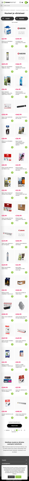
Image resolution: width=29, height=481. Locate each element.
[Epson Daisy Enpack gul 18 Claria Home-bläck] (7, 182)
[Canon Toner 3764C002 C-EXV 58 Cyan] (21, 106)
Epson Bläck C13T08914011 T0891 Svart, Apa (20, 269)
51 (24, 430)
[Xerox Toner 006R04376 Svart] (7, 306)
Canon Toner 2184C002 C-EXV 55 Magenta (7, 244)
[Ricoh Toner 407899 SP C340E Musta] (21, 281)
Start (2, 10)
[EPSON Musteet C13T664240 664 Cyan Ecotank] (21, 81)
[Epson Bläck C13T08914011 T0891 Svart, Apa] (21, 256)
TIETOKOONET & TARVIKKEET (9, 10)
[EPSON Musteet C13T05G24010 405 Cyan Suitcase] (21, 182)
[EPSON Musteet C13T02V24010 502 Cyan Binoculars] (21, 156)
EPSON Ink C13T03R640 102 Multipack (7, 42)
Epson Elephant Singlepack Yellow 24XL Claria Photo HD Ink (7, 93)
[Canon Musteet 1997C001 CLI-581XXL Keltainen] (7, 207)
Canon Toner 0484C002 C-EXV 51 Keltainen (21, 414)
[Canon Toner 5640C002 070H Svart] (7, 106)
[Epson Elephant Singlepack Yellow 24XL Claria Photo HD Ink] (7, 81)
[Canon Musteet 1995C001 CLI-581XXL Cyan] (7, 156)
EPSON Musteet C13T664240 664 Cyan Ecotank (21, 93)
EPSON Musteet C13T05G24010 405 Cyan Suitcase (21, 194)
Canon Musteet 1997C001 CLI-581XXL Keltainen (7, 219)
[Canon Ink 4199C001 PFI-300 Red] (21, 379)
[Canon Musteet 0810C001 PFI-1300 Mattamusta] (21, 306)
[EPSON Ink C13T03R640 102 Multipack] (7, 30)
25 (21, 430)
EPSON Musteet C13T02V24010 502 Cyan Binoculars (21, 169)
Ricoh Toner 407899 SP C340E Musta (21, 293)
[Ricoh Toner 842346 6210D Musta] (7, 256)
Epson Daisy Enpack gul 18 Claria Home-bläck (7, 193)
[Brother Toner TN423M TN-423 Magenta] (7, 379)
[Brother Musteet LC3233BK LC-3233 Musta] (7, 354)
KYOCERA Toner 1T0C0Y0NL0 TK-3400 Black (21, 42)
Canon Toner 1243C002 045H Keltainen (21, 341)
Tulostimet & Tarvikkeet (20, 10)
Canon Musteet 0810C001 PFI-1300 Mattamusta (21, 317)
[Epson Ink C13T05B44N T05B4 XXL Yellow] (7, 55)
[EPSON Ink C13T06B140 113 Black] (7, 130)
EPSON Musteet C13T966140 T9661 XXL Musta (21, 219)
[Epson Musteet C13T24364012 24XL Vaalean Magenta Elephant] (21, 130)
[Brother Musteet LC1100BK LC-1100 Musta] (7, 281)
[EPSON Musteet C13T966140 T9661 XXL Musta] (21, 207)
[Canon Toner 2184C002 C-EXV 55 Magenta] (7, 232)
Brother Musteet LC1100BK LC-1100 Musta (7, 293)
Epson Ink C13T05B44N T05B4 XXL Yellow (7, 67)
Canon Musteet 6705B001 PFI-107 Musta (7, 341)
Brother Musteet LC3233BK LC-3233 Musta (7, 365)
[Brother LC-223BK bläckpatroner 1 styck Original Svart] (21, 354)
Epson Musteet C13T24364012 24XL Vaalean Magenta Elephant (20, 143)
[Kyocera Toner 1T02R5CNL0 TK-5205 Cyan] (21, 55)
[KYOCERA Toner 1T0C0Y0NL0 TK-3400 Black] (21, 30)
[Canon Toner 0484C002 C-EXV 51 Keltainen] (21, 403)
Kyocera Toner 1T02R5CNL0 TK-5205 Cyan (20, 68)
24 (19, 430)
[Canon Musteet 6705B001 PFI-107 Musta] (7, 330)
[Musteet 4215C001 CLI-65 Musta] (7, 403)
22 (14, 430)
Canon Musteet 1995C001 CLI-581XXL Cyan (7, 168)
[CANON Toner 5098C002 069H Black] (21, 232)
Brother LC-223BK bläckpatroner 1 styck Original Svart (20, 366)
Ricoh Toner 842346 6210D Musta (6, 268)
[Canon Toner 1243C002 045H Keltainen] (21, 330)
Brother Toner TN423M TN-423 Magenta (7, 390)
